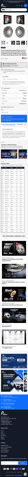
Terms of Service (5, 450)
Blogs (2, 437)
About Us (3, 434)
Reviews (3, 438)
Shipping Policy (4, 445)
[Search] (17, 5)
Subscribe (22, 463)
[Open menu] (25, 5)
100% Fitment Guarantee (9, 124)
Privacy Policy (4, 448)
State (2, 109)
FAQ (2, 432)
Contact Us (3, 435)
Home (2, 430)
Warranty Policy (4, 452)
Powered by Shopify (18, 475)
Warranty (20, 124)
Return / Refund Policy (6, 447)
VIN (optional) (5, 76)
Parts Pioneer (11, 475)
